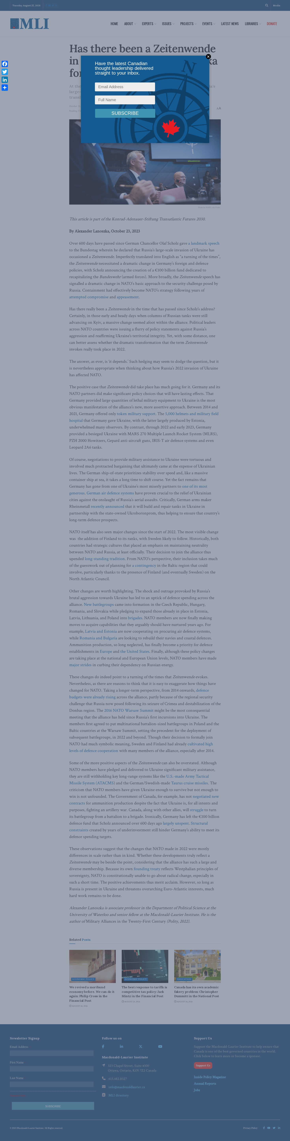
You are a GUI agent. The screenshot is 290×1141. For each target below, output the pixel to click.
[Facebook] (5, 64)
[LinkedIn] (5, 80)
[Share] (5, 88)
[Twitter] (5, 72)
